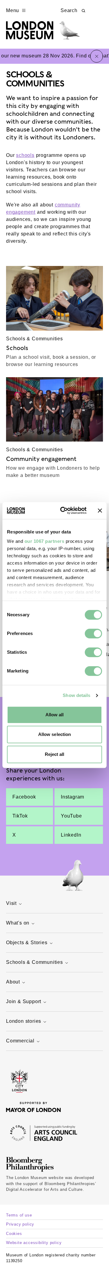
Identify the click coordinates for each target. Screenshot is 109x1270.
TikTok (20, 815)
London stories (23, 1021)
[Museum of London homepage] (43, 33)
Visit (11, 903)
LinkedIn (71, 834)
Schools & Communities (34, 962)
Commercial (20, 1040)
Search (69, 10)
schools (25, 155)
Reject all (54, 754)
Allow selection (54, 734)
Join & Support (23, 1001)
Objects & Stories (27, 942)
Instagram (72, 796)
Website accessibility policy (33, 1242)
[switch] (93, 633)
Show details (76, 695)
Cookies (14, 1233)
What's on (17, 922)
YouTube (71, 815)
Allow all (54, 714)
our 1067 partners (44, 541)
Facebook (24, 796)
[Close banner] (100, 510)
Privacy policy (20, 1224)
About (13, 981)
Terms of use (19, 1215)
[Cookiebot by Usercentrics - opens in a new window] (64, 510)
